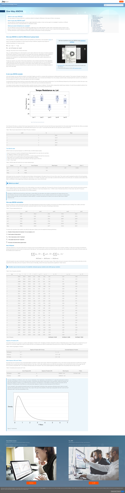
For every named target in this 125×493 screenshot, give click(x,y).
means (50, 39)
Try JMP (121, 1)
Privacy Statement (43, 488)
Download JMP (61, 65)
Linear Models (95, 19)
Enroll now (31, 483)
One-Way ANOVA (96, 20)
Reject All (118, 491)
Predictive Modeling (96, 27)
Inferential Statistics (97, 18)
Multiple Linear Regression (97, 26)
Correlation (95, 23)
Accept (123, 491)
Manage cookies (113, 491)
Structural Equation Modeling (98, 31)
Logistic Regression (96, 25)
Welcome (94, 15)
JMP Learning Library (77, 68)
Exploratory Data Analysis (98, 17)
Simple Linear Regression (97, 24)
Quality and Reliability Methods (99, 30)
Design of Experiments (97, 28)
